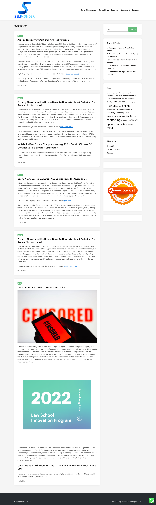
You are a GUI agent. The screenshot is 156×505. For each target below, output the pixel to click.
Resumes (114, 10)
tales (134, 116)
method (127, 102)
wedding (130, 124)
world (110, 127)
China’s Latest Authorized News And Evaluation (41, 287)
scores (114, 116)
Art (113, 93)
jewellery (131, 98)
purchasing (120, 113)
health (134, 96)
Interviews (136, 10)
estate (115, 95)
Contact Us (111, 146)
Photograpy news (72, 74)
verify (118, 124)
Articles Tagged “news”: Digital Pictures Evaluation (43, 39)
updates (111, 124)
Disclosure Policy (113, 149)
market (122, 102)
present (125, 109)
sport (123, 116)
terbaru (125, 120)
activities (109, 93)
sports (129, 116)
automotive (117, 93)
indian (119, 98)
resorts (131, 113)
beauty (124, 93)
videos (124, 124)
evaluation (122, 96)
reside (127, 113)
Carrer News (104, 10)
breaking (129, 93)
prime (130, 109)
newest (112, 105)
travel (134, 119)
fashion (129, 96)
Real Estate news (66, 127)
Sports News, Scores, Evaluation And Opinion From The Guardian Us (52, 179)
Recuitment (125, 10)
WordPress (125, 502)
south (119, 116)
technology (114, 120)
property (111, 112)
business (110, 96)
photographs (111, 109)
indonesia (124, 98)
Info (19, 283)
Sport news (67, 201)
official (119, 106)
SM (29, 502)
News (20, 36)
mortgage (132, 102)
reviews (109, 116)
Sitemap (110, 153)
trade (129, 120)
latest (115, 101)
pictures (119, 109)
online (126, 105)
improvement (112, 98)
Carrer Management (88, 10)
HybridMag (137, 502)
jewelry (109, 102)
